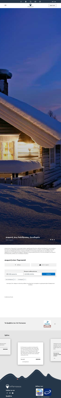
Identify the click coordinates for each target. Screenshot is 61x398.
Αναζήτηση (48, 274)
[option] (30, 352)
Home (7, 240)
